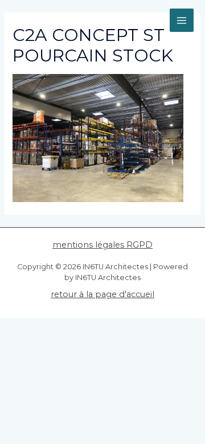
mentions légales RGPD (102, 245)
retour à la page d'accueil (102, 294)
